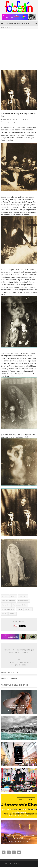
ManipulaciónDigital (20, 605)
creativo (5, 596)
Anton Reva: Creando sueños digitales (19, 786)
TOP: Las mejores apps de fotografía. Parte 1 (19, 663)
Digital (13, 596)
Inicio (2, 27)
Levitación (6, 605)
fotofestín (13, 711)
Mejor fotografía (8, 609)
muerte (19, 609)
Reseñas (5, 122)
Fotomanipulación (8, 601)
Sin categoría (13, 122)
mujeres (12, 614)
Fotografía (22, 596)
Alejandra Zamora (9, 119)
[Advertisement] (19, 49)
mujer (4, 614)
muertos (28, 609)
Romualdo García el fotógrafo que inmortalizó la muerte (19, 651)
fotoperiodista (23, 601)
